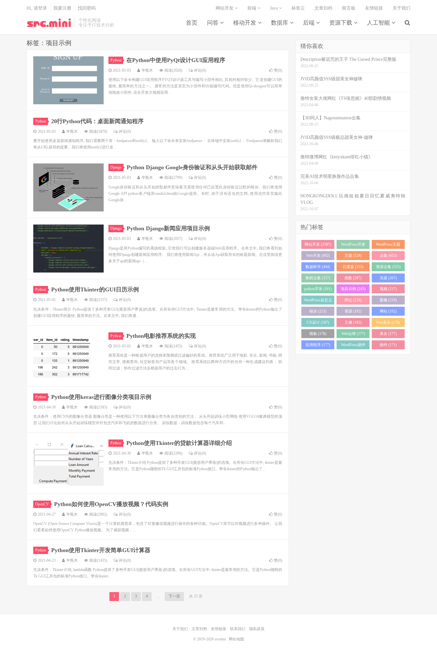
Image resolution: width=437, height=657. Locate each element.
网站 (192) (388, 311)
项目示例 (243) (353, 289)
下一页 (174, 596)
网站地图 (236, 639)
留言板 (348, 8)
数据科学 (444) (318, 267)
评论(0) (200, 70)
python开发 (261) (318, 289)
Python (115, 60)
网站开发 (225, 8)
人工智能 (379, 23)
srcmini (49, 23)
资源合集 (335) (388, 267)
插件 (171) (388, 345)
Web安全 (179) (388, 322)
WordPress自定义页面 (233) (318, 301)
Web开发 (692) (318, 255)
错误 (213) (317, 311)
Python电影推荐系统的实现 (161, 336)
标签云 (298, 8)
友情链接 (374, 8)
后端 (309, 23)
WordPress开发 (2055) (353, 245)
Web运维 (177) (353, 333)
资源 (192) (353, 311)
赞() (278, 70)
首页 (191, 23)
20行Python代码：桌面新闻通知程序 (97, 121)
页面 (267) (388, 278)
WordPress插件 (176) (353, 346)
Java (274, 8)
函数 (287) (353, 278)
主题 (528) (353, 255)
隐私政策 (257, 629)
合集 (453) (388, 255)
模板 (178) (317, 333)
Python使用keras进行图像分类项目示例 (101, 397)
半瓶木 (147, 70)
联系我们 (237, 629)
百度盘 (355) (353, 267)
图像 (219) (388, 300)
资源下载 (341, 23)
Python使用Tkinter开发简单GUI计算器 (100, 550)
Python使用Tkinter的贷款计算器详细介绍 (179, 443)
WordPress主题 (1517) (388, 245)
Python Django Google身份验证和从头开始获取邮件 (192, 167)
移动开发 (245, 23)
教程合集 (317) (318, 278)
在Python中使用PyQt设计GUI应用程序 (175, 60)
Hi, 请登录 (37, 8)
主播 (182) (353, 322)
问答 (213, 23)
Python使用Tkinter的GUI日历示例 (95, 289)
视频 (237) (388, 289)
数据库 (280, 23)
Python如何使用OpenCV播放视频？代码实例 (111, 504)
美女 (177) (388, 333)
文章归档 (323, 8)
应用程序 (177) (318, 345)
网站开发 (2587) (318, 244)
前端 (252, 8)
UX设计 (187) (317, 322)
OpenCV (42, 504)
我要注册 (62, 8)
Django (116, 167)
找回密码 (87, 8)
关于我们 (401, 8)
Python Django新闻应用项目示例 (168, 228)
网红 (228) (353, 300)
